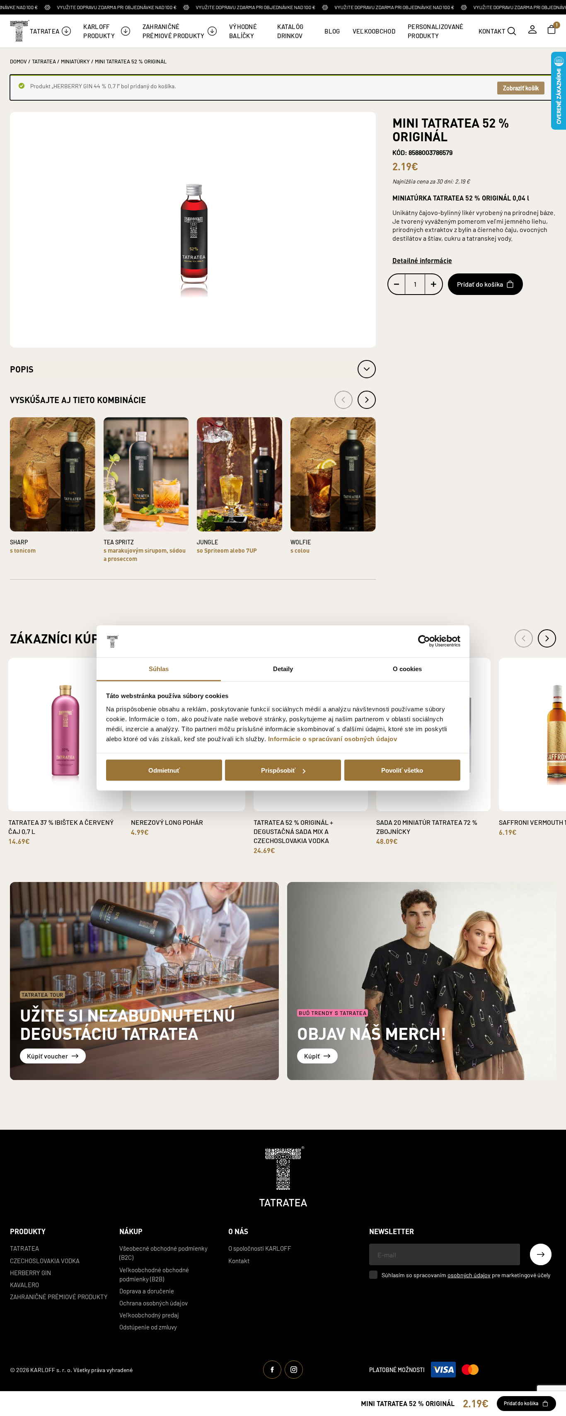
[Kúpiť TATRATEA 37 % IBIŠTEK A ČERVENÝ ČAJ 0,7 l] (75, 798)
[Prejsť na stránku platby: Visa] (443, 1369)
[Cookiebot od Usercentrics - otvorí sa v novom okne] (424, 641)
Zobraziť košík (521, 88)
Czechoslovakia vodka (45, 1260)
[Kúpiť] (421, 981)
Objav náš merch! (371, 1033)
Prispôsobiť (278, 770)
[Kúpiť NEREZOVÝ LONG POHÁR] (197, 798)
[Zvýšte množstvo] (433, 284)
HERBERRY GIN (30, 1272)
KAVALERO (24, 1284)
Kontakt (238, 1260)
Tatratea (24, 1248)
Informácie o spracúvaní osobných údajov (332, 738)
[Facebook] (272, 1369)
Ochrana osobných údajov (153, 1303)
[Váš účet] (532, 29)
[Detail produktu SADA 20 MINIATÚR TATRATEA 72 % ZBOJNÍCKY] (424, 805)
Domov (18, 61)
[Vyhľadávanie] (511, 31)
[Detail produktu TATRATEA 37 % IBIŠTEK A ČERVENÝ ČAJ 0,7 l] (56, 805)
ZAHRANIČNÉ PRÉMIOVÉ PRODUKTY (59, 1296)
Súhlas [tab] (159, 668)
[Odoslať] (540, 1254)
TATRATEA (44, 61)
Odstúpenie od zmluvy (148, 1327)
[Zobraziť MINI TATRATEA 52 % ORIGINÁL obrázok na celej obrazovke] (193, 229)
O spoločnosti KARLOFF (259, 1248)
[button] (193, 369)
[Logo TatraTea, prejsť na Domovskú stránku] (19, 30)
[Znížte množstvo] (396, 284)
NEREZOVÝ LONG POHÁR (167, 822)
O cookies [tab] (407, 668)
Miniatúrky (75, 61)
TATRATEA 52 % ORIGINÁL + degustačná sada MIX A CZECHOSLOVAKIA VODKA (293, 831)
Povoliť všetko (402, 770)
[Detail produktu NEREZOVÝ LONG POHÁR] (178, 805)
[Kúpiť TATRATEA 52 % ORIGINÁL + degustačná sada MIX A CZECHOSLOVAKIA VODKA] (320, 798)
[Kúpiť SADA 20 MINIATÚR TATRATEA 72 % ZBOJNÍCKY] (443, 798)
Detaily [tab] (283, 668)
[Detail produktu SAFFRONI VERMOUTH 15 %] (546, 805)
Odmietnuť (164, 770)
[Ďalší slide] (547, 638)
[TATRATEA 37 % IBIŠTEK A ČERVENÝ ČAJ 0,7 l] (65, 734)
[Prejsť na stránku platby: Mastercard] (470, 1369)
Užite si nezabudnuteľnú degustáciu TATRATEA (127, 1024)
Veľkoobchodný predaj (149, 1315)
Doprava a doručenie (146, 1291)
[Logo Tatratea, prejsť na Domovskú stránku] (283, 1176)
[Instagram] (294, 1369)
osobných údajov (469, 1274)
